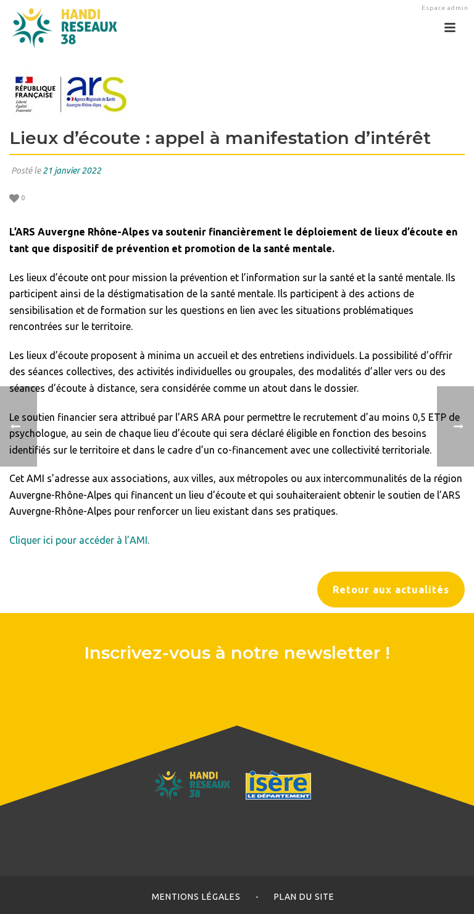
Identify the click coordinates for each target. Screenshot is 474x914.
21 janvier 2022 (72, 171)
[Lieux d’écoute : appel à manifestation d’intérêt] (237, 94)
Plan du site (304, 897)
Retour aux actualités (391, 589)
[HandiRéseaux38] (60, 28)
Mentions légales (196, 897)
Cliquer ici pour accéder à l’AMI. (79, 540)
